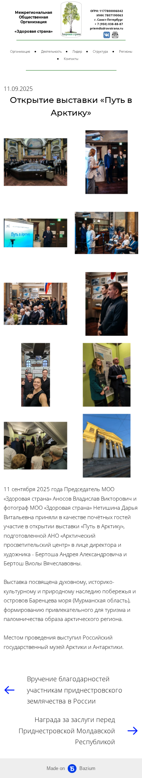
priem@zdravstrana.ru (106, 28)
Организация (20, 51)
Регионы (125, 51)
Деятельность (51, 51)
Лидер (77, 51)
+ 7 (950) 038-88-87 (109, 24)
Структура (100, 51)
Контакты (71, 59)
